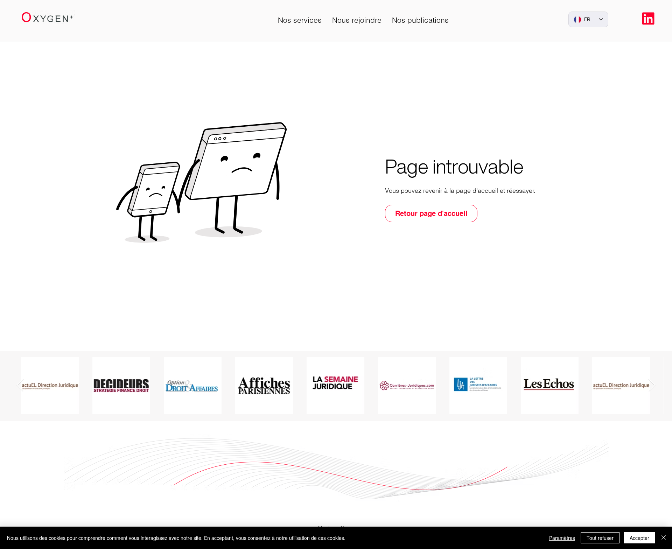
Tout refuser (600, 537)
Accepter (639, 537)
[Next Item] (652, 385)
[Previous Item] (20, 385)
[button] (300, 20)
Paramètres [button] (562, 537)
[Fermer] (663, 537)
